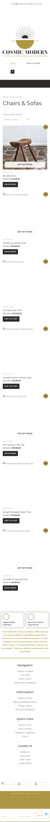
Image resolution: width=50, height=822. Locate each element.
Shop (13, 63)
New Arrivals (33, 63)
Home (5, 97)
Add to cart (11, 319)
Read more (10, 184)
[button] (25, 20)
